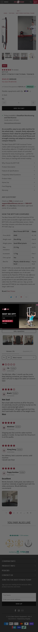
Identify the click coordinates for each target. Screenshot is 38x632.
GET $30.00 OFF (7, 321)
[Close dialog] (37, 305)
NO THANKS (5, 323)
